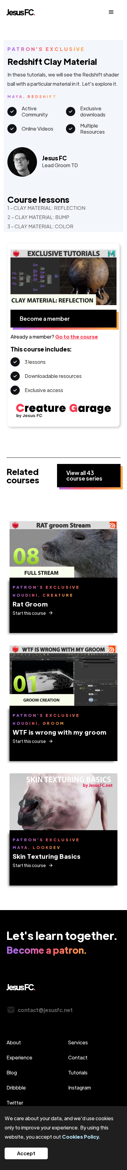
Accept (26, 1153)
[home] (34, 12)
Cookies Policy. (81, 1136)
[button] (111, 12)
